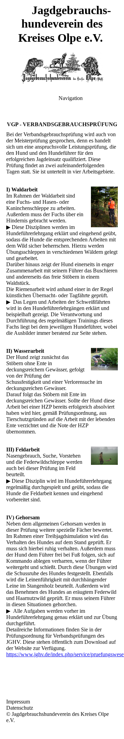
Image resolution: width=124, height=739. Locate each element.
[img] (62, 68)
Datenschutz (19, 708)
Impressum (18, 702)
